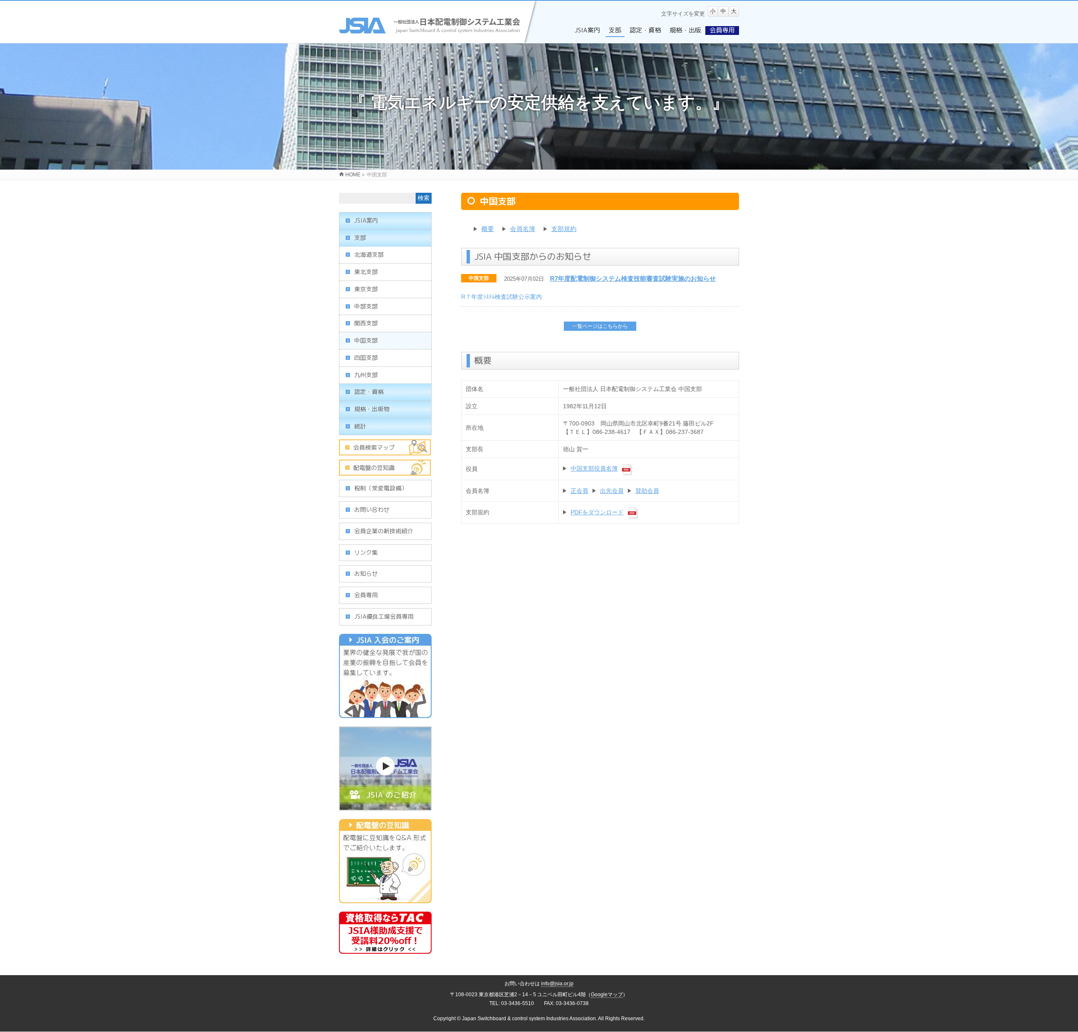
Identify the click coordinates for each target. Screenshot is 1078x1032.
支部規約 (563, 228)
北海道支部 (369, 254)
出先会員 (612, 490)
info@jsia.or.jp (557, 984)
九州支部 (366, 375)
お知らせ (366, 573)
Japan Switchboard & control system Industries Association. (529, 1018)
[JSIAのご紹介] (385, 806)
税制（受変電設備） (380, 488)
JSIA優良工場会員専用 (384, 616)
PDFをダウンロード (597, 512)
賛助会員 (647, 490)
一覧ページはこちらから (600, 326)
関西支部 (366, 323)
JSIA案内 (366, 220)
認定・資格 (369, 392)
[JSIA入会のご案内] (385, 713)
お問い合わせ (372, 509)
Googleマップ (607, 994)
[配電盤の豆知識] (385, 898)
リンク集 (366, 552)
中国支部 (479, 278)
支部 (360, 238)
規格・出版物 (372, 409)
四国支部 (366, 358)
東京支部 (366, 289)
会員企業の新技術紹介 (383, 531)
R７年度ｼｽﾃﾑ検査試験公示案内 (501, 296)
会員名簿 (522, 228)
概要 (487, 228)
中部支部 (366, 306)
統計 (360, 426)
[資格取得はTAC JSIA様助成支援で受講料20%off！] (385, 949)
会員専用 (366, 595)
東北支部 (366, 272)
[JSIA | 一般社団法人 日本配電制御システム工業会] (439, 38)
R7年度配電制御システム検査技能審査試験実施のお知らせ (633, 278)
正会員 (579, 490)
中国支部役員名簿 (594, 468)
